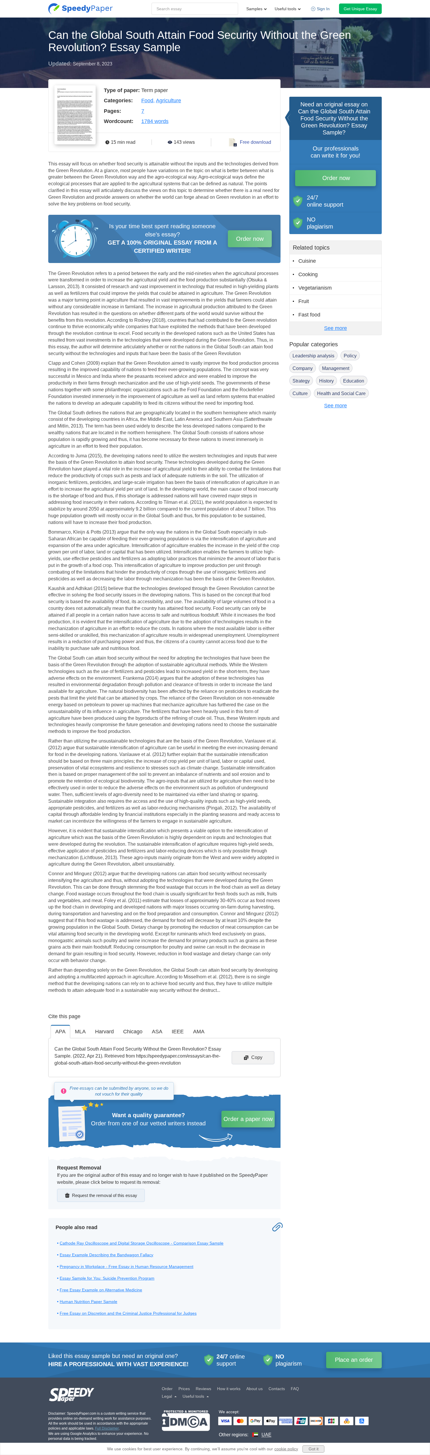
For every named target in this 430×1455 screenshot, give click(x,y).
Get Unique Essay (360, 8)
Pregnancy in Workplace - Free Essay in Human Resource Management (126, 1266)
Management (335, 368)
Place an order (354, 1360)
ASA (157, 1031)
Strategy (301, 380)
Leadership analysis (313, 355)
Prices (184, 1388)
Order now (250, 239)
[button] (80, 8)
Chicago (132, 1031)
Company (303, 368)
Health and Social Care (341, 393)
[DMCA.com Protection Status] (186, 1424)
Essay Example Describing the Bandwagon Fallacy (106, 1254)
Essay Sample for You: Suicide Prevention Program (107, 1278)
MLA (80, 1031)
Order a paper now (248, 1119)
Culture (300, 393)
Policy (350, 355)
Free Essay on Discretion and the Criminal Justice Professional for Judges (128, 1313)
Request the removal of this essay (104, 1195)
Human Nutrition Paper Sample (88, 1301)
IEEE (178, 1031)
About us (254, 1388)
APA (60, 1031)
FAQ (295, 1388)
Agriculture (168, 100)
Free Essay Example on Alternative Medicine (101, 1290)
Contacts (277, 1388)
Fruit (303, 301)
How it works (228, 1388)
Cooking (308, 274)
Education (353, 380)
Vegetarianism (315, 288)
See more (335, 328)
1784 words (154, 121)
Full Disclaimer (107, 1428)
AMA (198, 1031)
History (326, 380)
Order (167, 1388)
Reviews (203, 1388)
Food (147, 100)
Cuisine (307, 261)
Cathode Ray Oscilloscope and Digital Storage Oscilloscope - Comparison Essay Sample (141, 1243)
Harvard (104, 1031)
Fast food (309, 315)
